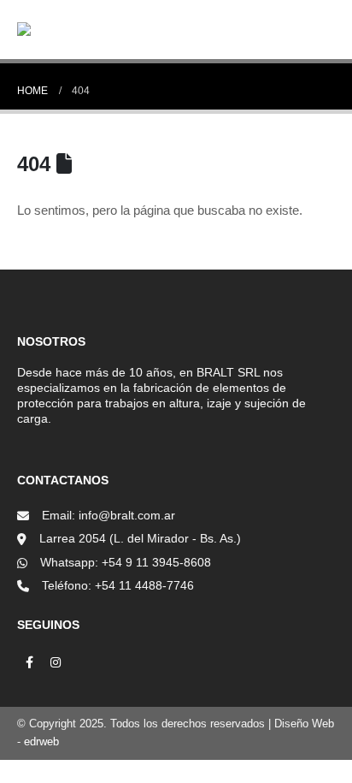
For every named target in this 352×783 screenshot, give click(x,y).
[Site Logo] (68, 29)
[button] (267, 29)
